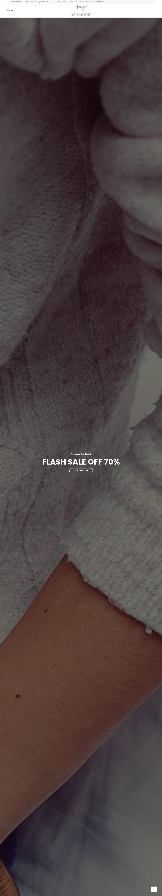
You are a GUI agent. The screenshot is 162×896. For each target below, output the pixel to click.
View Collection (81, 470)
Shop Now (100, 2)
